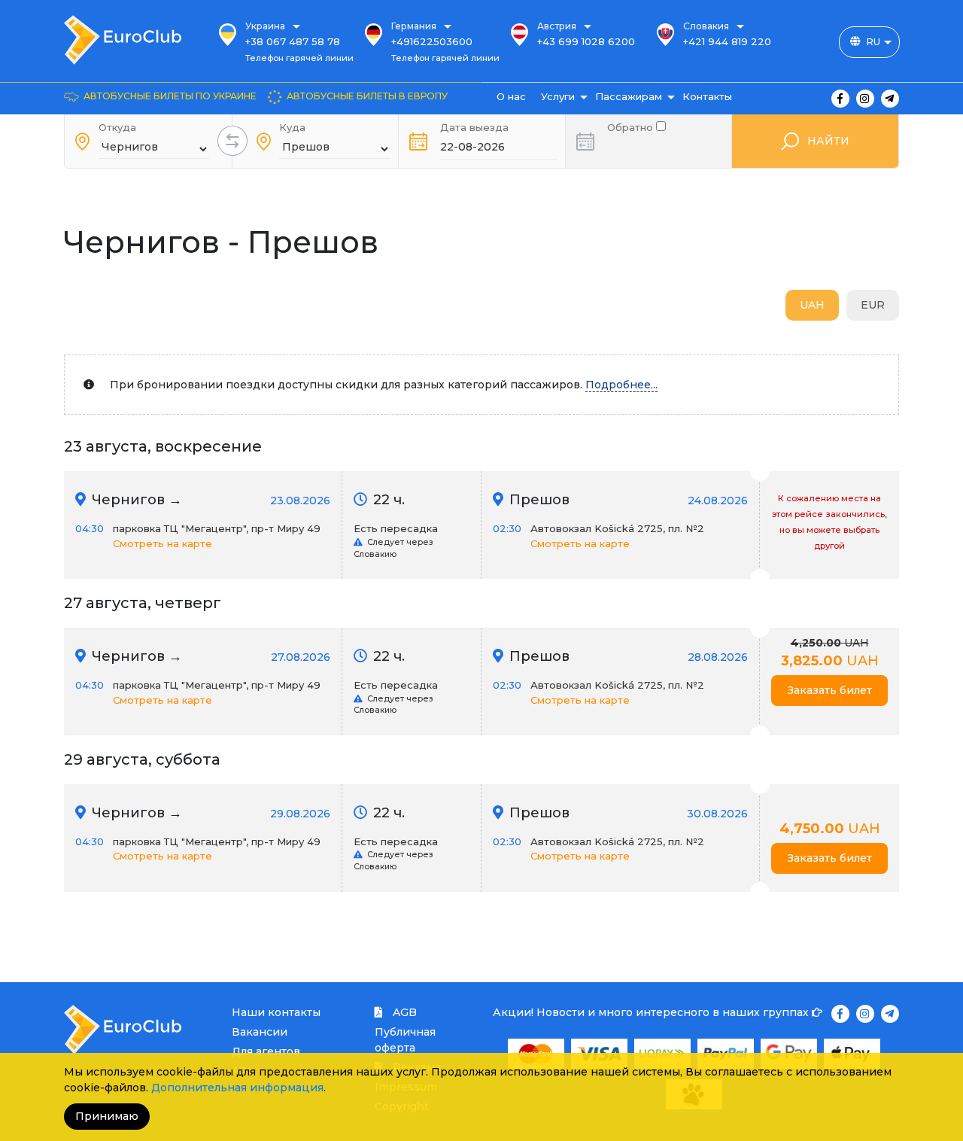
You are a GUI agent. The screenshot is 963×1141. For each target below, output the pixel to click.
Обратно (631, 126)
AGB (403, 1012)
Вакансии (259, 1032)
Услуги (558, 96)
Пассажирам (628, 96)
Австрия (556, 26)
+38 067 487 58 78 (292, 41)
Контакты (707, 96)
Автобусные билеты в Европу (367, 96)
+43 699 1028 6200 (586, 41)
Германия (413, 26)
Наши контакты (276, 1012)
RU (873, 41)
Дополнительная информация (237, 1087)
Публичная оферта (405, 1039)
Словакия (706, 26)
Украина (265, 26)
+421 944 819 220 (727, 41)
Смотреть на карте (162, 543)
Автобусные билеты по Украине (170, 96)
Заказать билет (830, 690)
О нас (511, 96)
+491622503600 (431, 41)
